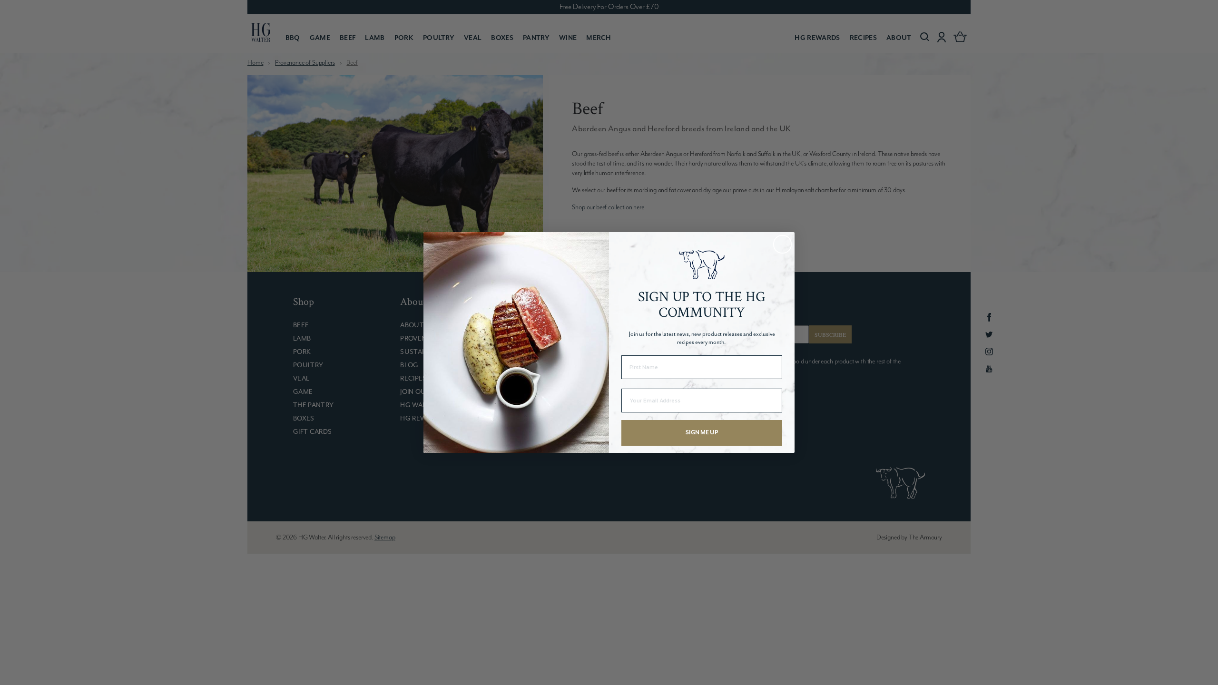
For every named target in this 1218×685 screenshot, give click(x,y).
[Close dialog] (782, 244)
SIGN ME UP (702, 432)
